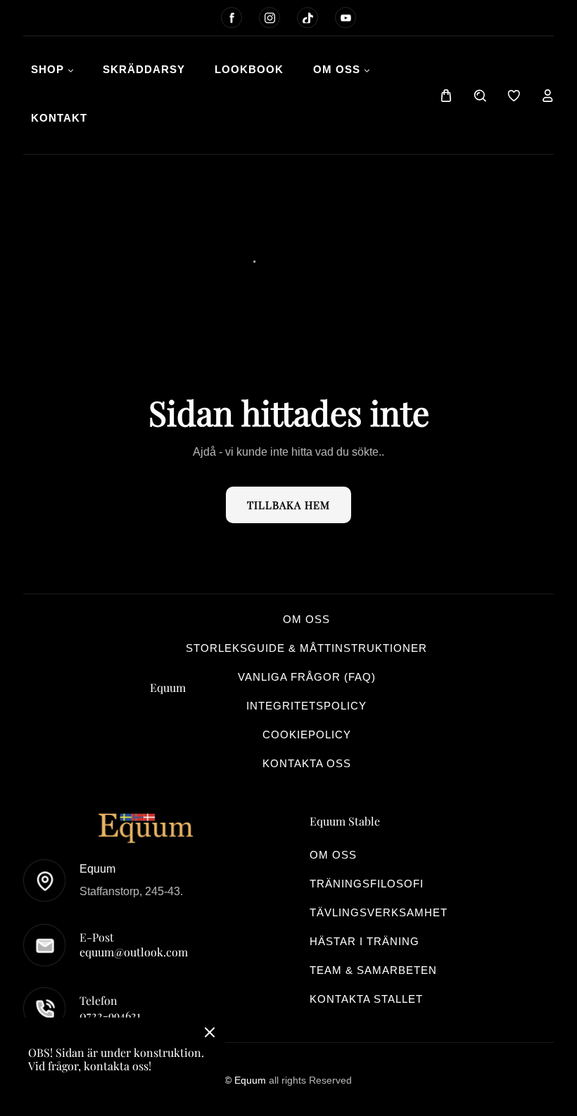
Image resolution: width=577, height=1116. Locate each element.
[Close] (210, 1034)
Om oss (306, 619)
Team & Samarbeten (373, 970)
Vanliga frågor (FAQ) (307, 677)
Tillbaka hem (288, 505)
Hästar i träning (364, 941)
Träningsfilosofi (367, 884)
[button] (446, 95)
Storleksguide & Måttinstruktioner (306, 648)
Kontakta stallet (366, 999)
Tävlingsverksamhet (379, 912)
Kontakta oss (306, 763)
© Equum (246, 1080)
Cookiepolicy (306, 734)
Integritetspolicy (306, 706)
